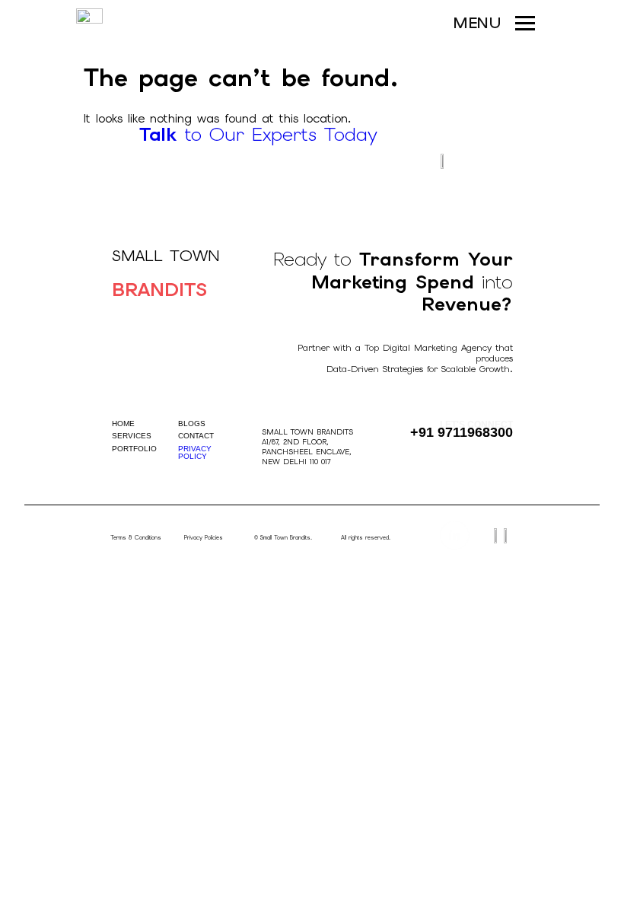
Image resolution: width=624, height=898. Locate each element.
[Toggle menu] (525, 23)
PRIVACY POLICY (195, 452)
